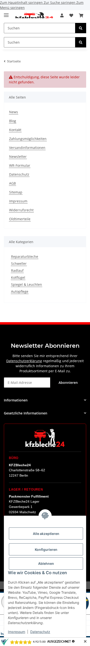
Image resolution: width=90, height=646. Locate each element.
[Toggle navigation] (6, 13)
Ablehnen (46, 563)
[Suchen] (80, 28)
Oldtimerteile (19, 219)
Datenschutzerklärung (24, 361)
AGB (12, 183)
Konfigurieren (46, 549)
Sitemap (15, 192)
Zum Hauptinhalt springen (22, 2)
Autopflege (19, 291)
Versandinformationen (27, 147)
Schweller (19, 263)
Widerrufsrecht (21, 210)
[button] (61, 15)
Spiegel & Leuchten (26, 284)
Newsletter (18, 156)
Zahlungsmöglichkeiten (28, 138)
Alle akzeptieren (46, 534)
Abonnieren (68, 382)
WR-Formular (19, 165)
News (13, 112)
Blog (12, 121)
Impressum (16, 632)
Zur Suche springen (60, 2)
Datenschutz (40, 632)
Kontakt (15, 129)
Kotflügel (18, 277)
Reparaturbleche (24, 256)
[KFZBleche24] (34, 15)
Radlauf (17, 270)
